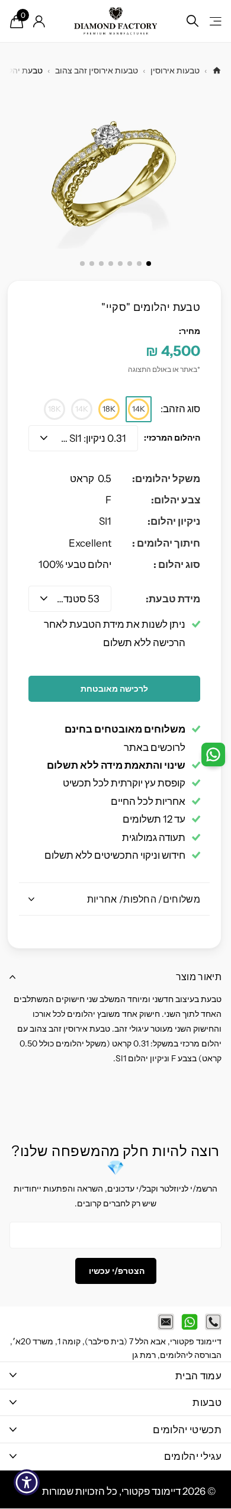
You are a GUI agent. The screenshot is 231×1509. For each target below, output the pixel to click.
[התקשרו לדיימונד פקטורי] (213, 1322)
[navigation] (148, 263)
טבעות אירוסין (175, 70)
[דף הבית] (217, 70)
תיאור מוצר (199, 977)
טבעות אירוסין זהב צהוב (96, 70)
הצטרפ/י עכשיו (116, 1271)
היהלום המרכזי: (172, 437)
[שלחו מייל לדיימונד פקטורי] (166, 1322)
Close (115, 1375)
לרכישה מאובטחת (114, 688)
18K (109, 408)
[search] (192, 21)
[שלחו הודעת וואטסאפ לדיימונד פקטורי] (189, 1322)
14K (138, 408)
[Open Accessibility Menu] (27, 1482)
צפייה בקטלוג (215, 21)
